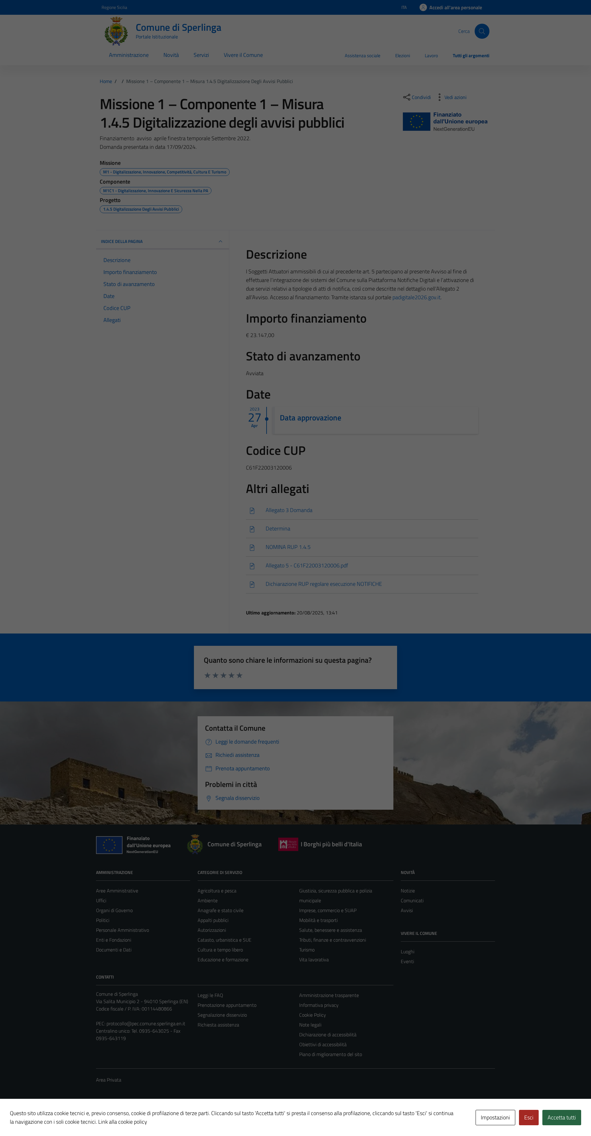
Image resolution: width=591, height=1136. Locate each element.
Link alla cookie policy (122, 1122)
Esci (528, 1117)
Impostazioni (495, 1117)
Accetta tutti (562, 1117)
